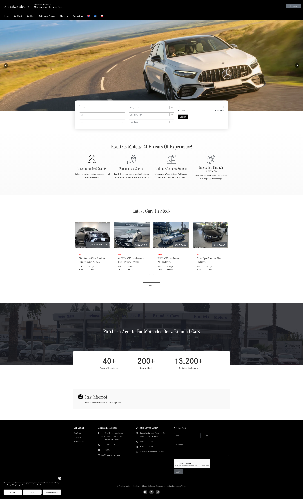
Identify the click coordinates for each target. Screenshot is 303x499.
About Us (64, 16)
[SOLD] (132, 235)
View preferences (51, 492)
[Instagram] (158, 492)
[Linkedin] (151, 492)
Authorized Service (47, 16)
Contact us (78, 16)
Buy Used (17, 16)
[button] (60, 478)
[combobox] (102, 107)
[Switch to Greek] (95, 16)
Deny (32, 492)
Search (183, 117)
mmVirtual (182, 486)
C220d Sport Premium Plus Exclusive (209, 260)
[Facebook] (145, 492)
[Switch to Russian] (102, 16)
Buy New (30, 16)
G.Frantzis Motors (16, 6)
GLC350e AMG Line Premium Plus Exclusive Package (92, 260)
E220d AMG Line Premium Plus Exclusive (169, 260)
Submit (179, 472)
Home (6, 16)
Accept (12, 492)
